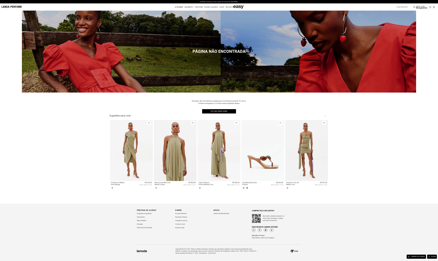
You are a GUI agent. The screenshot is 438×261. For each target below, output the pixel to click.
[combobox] (404, 7)
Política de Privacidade (144, 228)
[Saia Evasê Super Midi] (175, 137)
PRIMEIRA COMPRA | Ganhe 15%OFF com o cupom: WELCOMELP (219, 1)
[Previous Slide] (319, 116)
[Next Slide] (325, 116)
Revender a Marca (181, 217)
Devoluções (141, 217)
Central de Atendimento (221, 213)
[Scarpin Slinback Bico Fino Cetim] (306, 137)
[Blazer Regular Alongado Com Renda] (219, 137)
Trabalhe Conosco (181, 220)
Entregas (140, 224)
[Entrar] (414, 7)
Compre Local (180, 224)
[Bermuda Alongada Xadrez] (262, 137)
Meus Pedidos (141, 220)
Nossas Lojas (179, 228)
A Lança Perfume (180, 213)
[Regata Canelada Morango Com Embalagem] (131, 137)
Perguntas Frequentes (144, 213)
